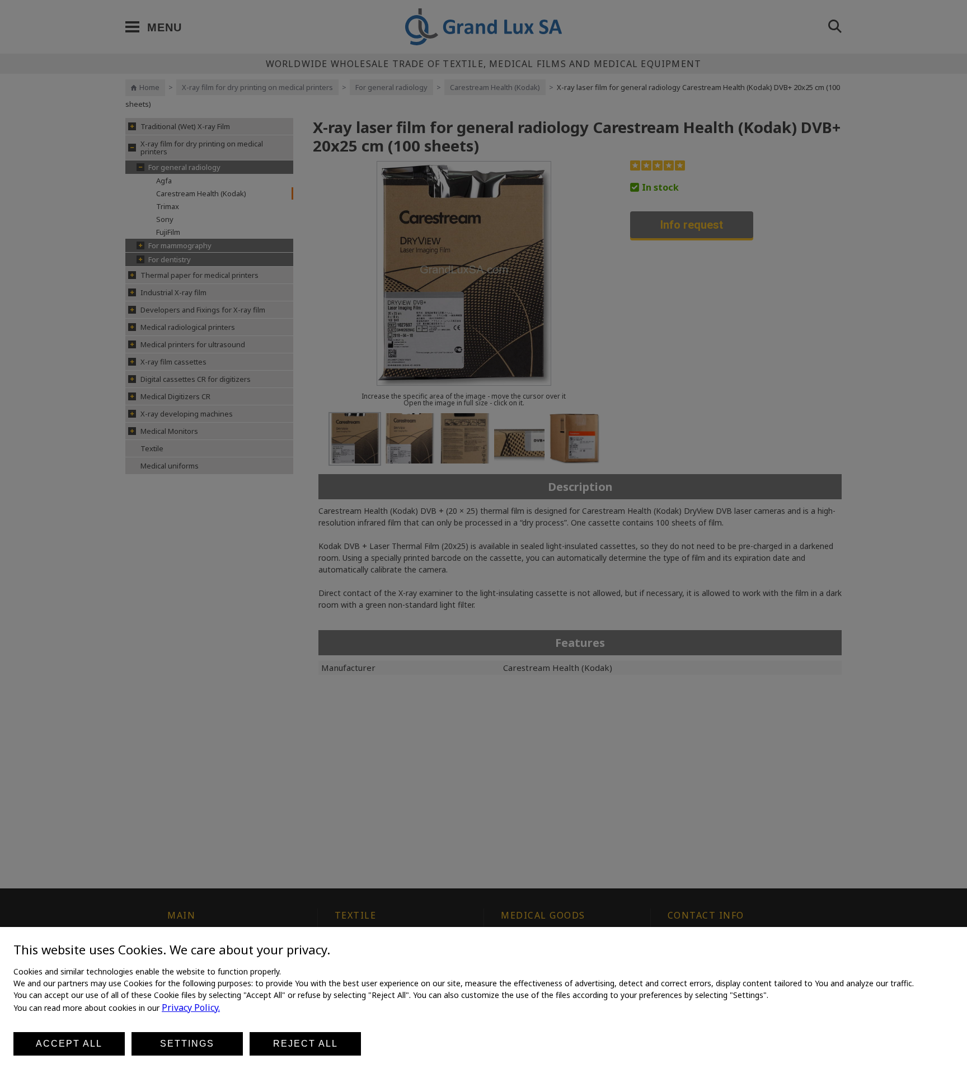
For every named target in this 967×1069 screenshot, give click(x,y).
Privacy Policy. (191, 1007)
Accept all (69, 1043)
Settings (187, 1043)
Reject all (305, 1043)
